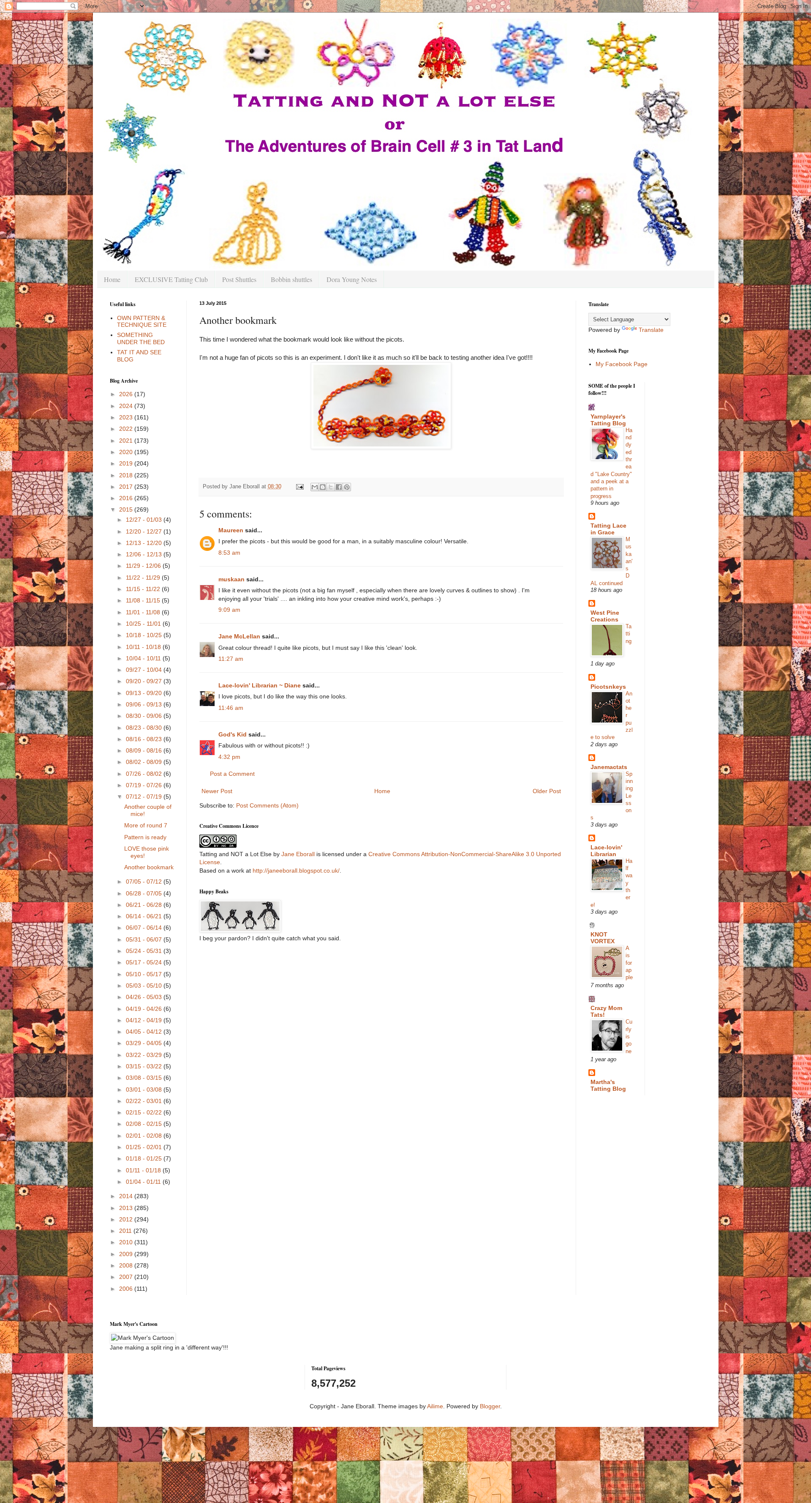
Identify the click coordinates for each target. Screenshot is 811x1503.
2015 (126, 509)
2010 (126, 1242)
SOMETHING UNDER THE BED (141, 338)
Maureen (230, 530)
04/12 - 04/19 (144, 1020)
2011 (126, 1230)
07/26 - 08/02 (144, 773)
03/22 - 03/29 (144, 1054)
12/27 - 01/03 (144, 519)
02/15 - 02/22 (144, 1112)
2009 (126, 1254)
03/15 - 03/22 (144, 1066)
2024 (126, 405)
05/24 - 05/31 (144, 950)
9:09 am (229, 609)
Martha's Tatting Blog (608, 1085)
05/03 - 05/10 (144, 985)
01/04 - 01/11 (144, 1181)
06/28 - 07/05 (144, 893)
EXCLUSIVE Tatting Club (171, 279)
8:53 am (229, 552)
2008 (126, 1265)
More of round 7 (145, 825)
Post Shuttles (239, 279)
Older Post (547, 791)
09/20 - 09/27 (144, 681)
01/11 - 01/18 (144, 1170)
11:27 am (230, 658)
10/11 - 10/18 (144, 646)
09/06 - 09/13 (144, 704)
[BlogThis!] (322, 487)
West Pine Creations (605, 616)
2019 (126, 463)
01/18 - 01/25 (144, 1158)
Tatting (628, 633)
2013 (126, 1208)
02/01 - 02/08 (144, 1135)
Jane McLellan (239, 636)
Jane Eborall (298, 854)
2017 (126, 486)
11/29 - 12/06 (144, 565)
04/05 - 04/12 (144, 1031)
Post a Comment (232, 773)
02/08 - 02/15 (144, 1123)
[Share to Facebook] (339, 487)
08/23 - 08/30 (144, 727)
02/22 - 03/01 (144, 1101)
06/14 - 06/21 (144, 916)
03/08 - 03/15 (144, 1077)
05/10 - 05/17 (144, 974)
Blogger (490, 1406)
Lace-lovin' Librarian (606, 850)
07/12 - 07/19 (144, 796)
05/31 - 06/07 (144, 939)
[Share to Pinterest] (347, 487)
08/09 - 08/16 (144, 750)
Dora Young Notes (352, 279)
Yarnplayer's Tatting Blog (608, 420)
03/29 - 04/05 (144, 1043)
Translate (651, 329)
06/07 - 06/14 (144, 927)
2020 (126, 452)
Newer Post (216, 791)
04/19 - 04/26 (144, 1008)
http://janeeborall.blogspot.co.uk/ (296, 870)
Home (112, 279)
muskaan (231, 579)
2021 (126, 440)
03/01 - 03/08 (144, 1089)
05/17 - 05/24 (144, 962)
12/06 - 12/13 (144, 554)
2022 (126, 428)
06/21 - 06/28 (144, 904)
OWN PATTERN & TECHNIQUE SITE (141, 322)
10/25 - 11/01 (144, 623)
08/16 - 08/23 (144, 739)
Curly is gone (629, 1036)
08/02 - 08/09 (144, 761)
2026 (126, 394)
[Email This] (314, 487)
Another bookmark (149, 867)
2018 (126, 475)
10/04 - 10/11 (144, 658)
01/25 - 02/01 (144, 1147)
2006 (126, 1288)
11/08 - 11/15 (144, 600)
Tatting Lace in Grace (608, 529)
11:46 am (230, 707)
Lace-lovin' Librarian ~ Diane (259, 685)
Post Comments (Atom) (267, 805)
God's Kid (232, 734)
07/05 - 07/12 (144, 881)
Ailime (435, 1406)
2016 (126, 498)
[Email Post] (299, 487)
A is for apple (629, 962)
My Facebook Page (622, 364)
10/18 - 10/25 (144, 635)
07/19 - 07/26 (144, 785)
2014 (126, 1196)
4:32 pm (229, 756)
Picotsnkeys (608, 686)
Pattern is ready (145, 837)
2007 (126, 1276)
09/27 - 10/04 (144, 669)
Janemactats (609, 767)
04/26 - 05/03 (144, 997)
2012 (126, 1219)
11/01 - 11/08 (144, 612)
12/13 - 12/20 (144, 542)
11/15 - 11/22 (144, 589)
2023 (126, 417)
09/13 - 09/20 (144, 693)
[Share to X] (331, 487)
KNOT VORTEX (603, 938)
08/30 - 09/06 (144, 715)
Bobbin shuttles (291, 279)
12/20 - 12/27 (144, 531)
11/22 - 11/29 (144, 577)
